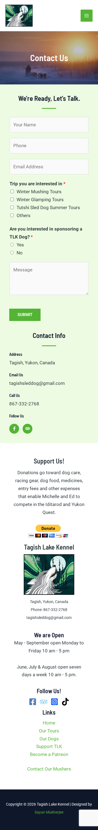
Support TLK (49, 746)
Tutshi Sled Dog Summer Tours (48, 207)
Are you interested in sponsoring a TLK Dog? (46, 233)
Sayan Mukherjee (49, 812)
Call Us (14, 395)
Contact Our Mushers (49, 769)
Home (49, 723)
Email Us (16, 374)
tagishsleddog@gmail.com (49, 617)
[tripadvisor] (43, 702)
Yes (20, 245)
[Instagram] (54, 702)
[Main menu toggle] (87, 16)
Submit (24, 314)
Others (23, 215)
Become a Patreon (49, 754)
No (20, 252)
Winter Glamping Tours (40, 199)
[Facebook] (32, 702)
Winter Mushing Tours (39, 191)
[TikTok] (65, 702)
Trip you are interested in (37, 183)
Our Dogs (49, 738)
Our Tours (49, 731)
